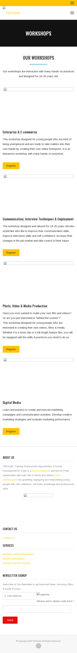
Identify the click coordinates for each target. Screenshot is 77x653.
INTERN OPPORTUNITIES (17, 563)
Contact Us (9, 537)
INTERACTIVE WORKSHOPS (18, 554)
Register (11, 165)
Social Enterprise (41, 470)
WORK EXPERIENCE (14, 558)
